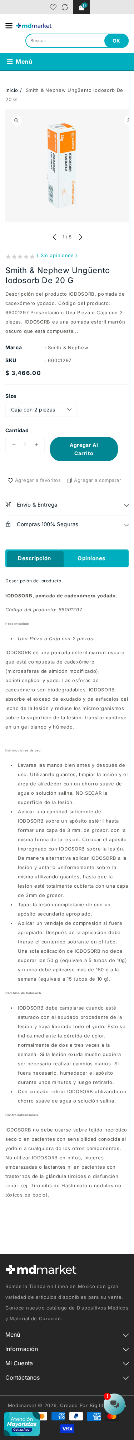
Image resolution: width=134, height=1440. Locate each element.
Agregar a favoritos (38, 480)
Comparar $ (65, 7)
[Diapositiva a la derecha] (79, 237)
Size (10, 396)
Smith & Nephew (68, 347)
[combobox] (77, 41)
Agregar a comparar (97, 480)
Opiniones (91, 558)
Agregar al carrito (84, 449)
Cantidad (17, 430)
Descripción (34, 558)
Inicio (11, 90)
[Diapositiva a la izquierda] (54, 237)
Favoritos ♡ (53, 7)
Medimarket (22, 1405)
